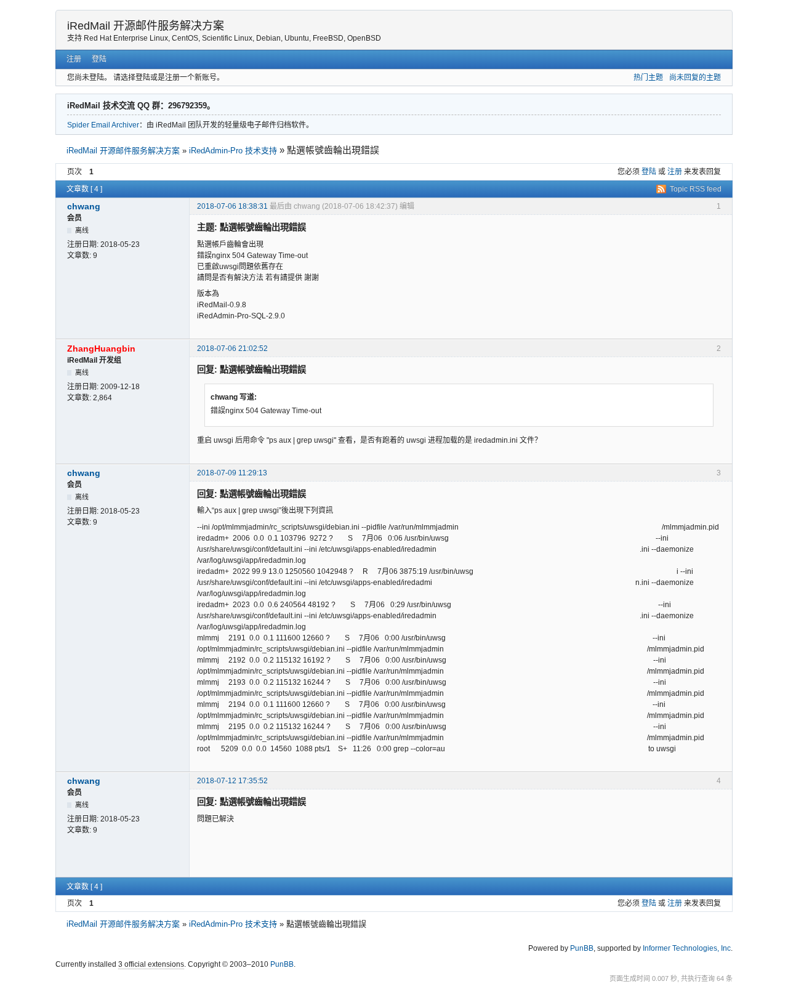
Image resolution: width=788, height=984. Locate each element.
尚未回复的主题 (695, 77)
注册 (73, 59)
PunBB (581, 948)
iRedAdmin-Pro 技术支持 (233, 150)
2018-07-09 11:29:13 (232, 473)
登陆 (99, 59)
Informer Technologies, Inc (687, 948)
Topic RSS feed (696, 189)
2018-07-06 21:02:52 (232, 348)
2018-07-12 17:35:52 (232, 780)
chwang (83, 206)
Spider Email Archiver (103, 125)
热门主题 (648, 77)
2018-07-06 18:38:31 (232, 206)
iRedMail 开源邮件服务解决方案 (145, 26)
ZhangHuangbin (101, 348)
